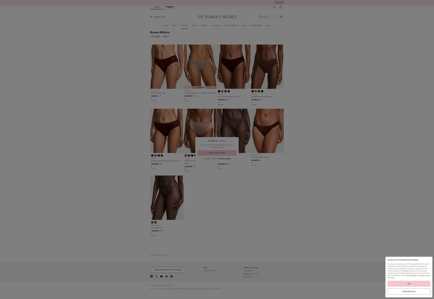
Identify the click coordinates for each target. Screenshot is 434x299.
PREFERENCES (408, 291)
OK (409, 284)
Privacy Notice (411, 275)
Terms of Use (425, 275)
